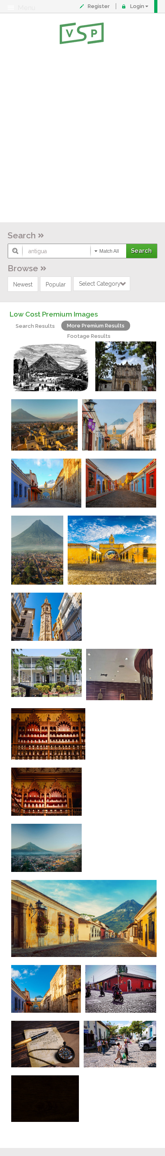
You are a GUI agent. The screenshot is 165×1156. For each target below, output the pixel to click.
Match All (109, 251)
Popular (56, 284)
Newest (22, 284)
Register (99, 6)
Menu (26, 8)
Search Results (35, 326)
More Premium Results (96, 326)
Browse (23, 268)
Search (22, 235)
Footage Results (89, 336)
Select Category (100, 283)
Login (137, 6)
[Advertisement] (82, 134)
